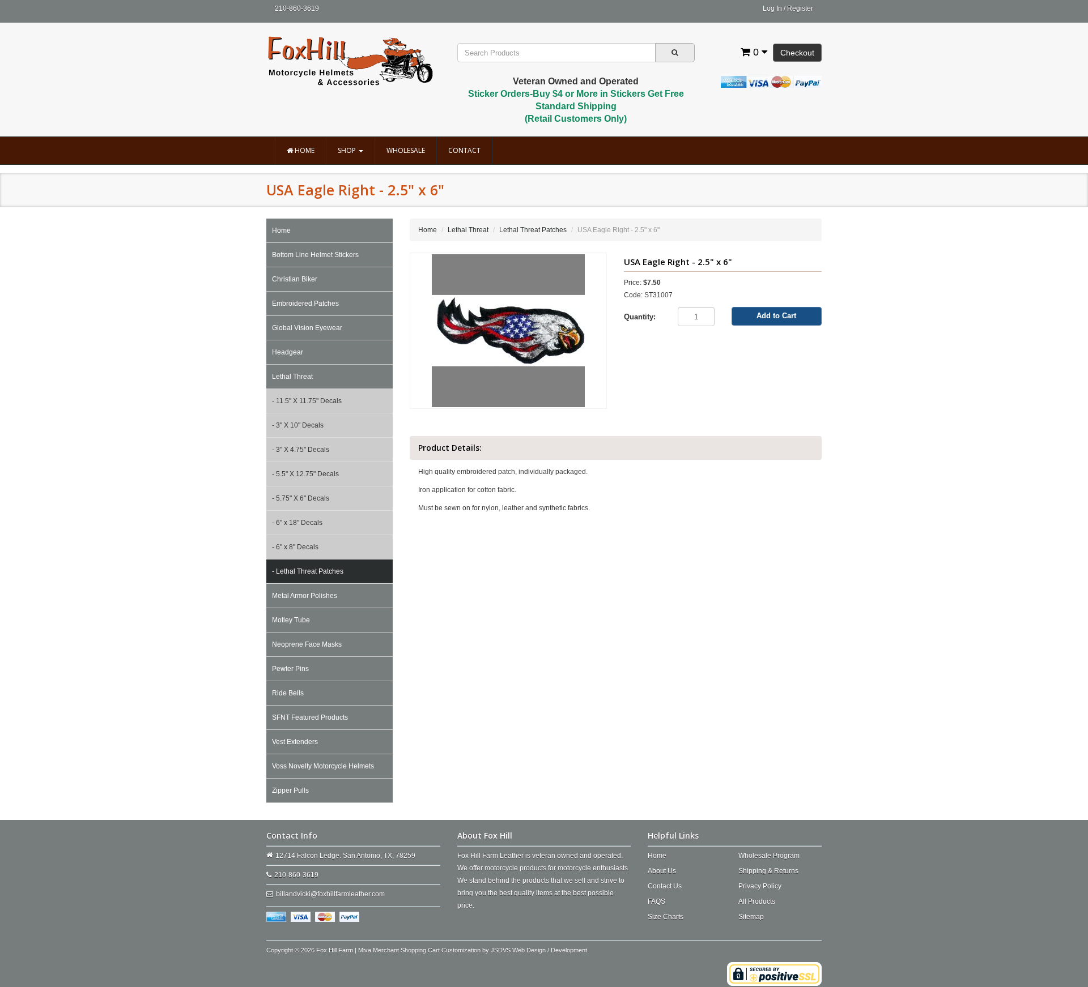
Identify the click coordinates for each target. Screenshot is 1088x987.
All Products (756, 901)
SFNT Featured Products (310, 717)
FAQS (656, 901)
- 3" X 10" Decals (298, 425)
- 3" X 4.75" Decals (300, 450)
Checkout (797, 52)
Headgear (287, 352)
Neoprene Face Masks (307, 644)
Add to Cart (776, 315)
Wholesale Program (769, 856)
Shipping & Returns (768, 871)
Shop (348, 150)
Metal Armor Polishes (304, 596)
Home (303, 150)
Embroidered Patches (305, 303)
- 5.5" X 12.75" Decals (305, 474)
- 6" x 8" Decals (295, 547)
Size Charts (665, 917)
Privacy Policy (759, 886)
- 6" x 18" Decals (297, 523)
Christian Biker (294, 279)
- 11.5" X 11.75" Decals (307, 401)
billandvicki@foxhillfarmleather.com (330, 894)
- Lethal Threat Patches (307, 571)
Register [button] (800, 8)
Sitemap (751, 917)
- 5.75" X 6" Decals (300, 498)
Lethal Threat (292, 377)
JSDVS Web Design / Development (539, 950)
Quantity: (640, 317)
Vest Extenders (295, 742)
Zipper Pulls (290, 790)
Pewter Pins (290, 669)
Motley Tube (291, 620)
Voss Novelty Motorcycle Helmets (323, 766)
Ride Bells (288, 693)
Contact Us (665, 886)
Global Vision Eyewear (307, 328)
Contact (464, 150)
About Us (662, 871)
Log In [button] (772, 8)
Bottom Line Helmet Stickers (315, 255)
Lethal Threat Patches (533, 230)
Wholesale (405, 150)
